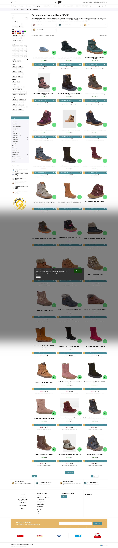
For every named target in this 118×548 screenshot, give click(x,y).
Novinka (20, 24)
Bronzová (15, 40)
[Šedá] (16, 33)
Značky (13, 161)
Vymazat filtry (20, 113)
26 (14, 51)
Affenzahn (15, 99)
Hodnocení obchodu (40, 501)
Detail (69, 47)
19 (18, 46)
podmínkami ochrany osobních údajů (34, 524)
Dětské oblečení (15, 152)
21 (26, 46)
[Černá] (13, 31)
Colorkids (15, 102)
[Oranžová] (18, 33)
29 (26, 51)
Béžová (15, 38)
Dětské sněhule (16, 129)
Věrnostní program (40, 503)
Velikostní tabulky (40, 504)
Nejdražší (47, 35)
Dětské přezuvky (16, 139)
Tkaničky (21, 86)
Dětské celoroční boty (17, 133)
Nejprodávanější (35, 35)
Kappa (20, 107)
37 (26, 56)
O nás (38, 511)
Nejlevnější (41, 35)
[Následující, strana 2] (95, 476)
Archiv (64, 496)
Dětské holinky (15, 141)
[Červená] (16, 31)
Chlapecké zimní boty (17, 126)
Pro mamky (14, 147)
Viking (20, 76)
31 (18, 53)
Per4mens (23, 546)
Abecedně (52, 35)
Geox (14, 107)
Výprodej (15, 26)
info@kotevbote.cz (23, 502)
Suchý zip (15, 86)
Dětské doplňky (15, 150)
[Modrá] (18, 31)
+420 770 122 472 (22, 505)
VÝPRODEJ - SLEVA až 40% (17, 159)
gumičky (24, 91)
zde (36, 274)
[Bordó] (20, 33)
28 (22, 51)
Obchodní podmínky (40, 499)
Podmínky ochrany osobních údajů (99, 2)
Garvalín (21, 104)
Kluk (14, 61)
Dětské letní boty (16, 132)
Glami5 (21, 26)
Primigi (15, 109)
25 (26, 48)
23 (18, 48)
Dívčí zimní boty (16, 125)
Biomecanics (22, 99)
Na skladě (15, 21)
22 (14, 48)
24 (22, 48)
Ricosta (15, 76)
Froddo (15, 104)
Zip (14, 89)
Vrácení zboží (39, 509)
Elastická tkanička (22, 94)
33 (26, 53)
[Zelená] (25, 31)
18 (14, 46)
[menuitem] (14, 6)
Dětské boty (14, 121)
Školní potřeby (15, 154)
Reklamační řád (40, 508)
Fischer (21, 102)
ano (14, 81)
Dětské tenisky (15, 137)
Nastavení (38, 277)
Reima (20, 71)
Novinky (13, 145)
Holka (19, 61)
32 (22, 53)
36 (22, 56)
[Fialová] (23, 31)
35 (18, 56)
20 (22, 46)
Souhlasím (78, 270)
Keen (25, 107)
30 (14, 53)
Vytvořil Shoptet (104, 545)
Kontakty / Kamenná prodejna (87, 2)
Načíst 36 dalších (69, 472)
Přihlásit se (97, 523)
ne (18, 81)
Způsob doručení (40, 506)
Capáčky (14, 143)
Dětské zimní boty (16, 123)
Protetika (20, 109)
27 (18, 51)
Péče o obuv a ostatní (16, 156)
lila (19, 38)
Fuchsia (23, 35)
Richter (15, 69)
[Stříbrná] (23, 33)
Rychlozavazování (16, 91)
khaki (20, 40)
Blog (38, 513)
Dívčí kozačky (15, 128)
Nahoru (35, 476)
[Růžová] (20, 31)
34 (14, 56)
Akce (14, 24)
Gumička (19, 89)
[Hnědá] (13, 33)
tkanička (15, 94)
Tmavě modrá (16, 35)
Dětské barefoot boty (17, 135)
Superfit (15, 71)
